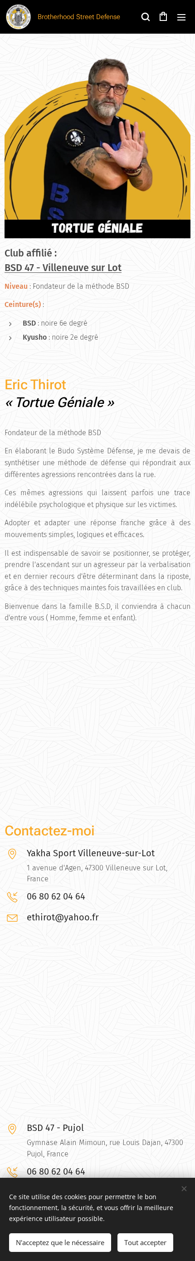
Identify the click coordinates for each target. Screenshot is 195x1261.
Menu (181, 17)
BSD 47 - (24, 268)
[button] (145, 16)
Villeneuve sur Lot (82, 268)
